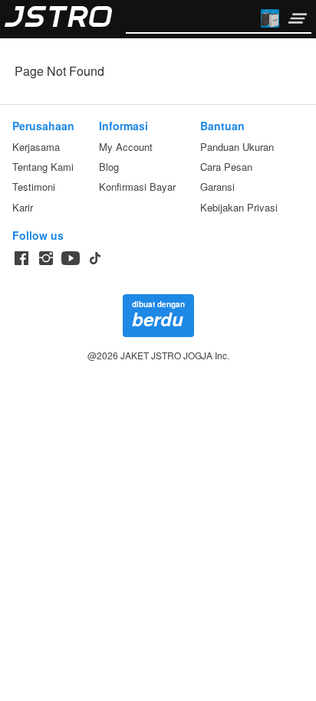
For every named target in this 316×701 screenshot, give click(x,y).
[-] (21, 258)
